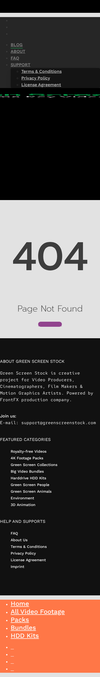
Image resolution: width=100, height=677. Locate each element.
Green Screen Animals (31, 491)
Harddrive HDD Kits (28, 478)
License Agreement (28, 560)
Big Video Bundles (27, 471)
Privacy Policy (23, 553)
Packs (20, 619)
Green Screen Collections (34, 465)
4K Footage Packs (27, 458)
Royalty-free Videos (28, 451)
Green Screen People (30, 485)
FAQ (14, 533)
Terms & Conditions (29, 546)
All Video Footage (38, 611)
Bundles (23, 627)
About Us (19, 540)
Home (20, 603)
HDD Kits (25, 635)
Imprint (17, 566)
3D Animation (23, 505)
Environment (22, 498)
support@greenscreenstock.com (58, 422)
